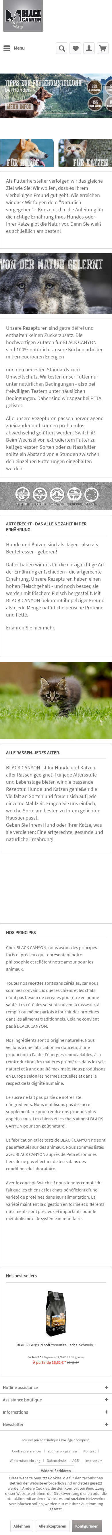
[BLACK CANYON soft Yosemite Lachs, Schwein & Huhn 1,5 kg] (56, 1313)
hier (37, 627)
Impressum (94, 1460)
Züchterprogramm (62, 1451)
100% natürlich (32, 349)
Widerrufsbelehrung (25, 1460)
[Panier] (103, 48)
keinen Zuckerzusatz (50, 335)
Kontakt (89, 1451)
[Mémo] (75, 48)
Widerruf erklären (56, 1470)
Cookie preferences (26, 1451)
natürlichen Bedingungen (46, 384)
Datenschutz (56, 1460)
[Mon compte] (89, 48)
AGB (75, 1460)
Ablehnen (21, 1526)
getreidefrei (71, 328)
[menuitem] (14, 48)
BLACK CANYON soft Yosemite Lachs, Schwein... (56, 1344)
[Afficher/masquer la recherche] (61, 48)
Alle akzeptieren (52, 1526)
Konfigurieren (87, 1526)
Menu (19, 48)
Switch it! (85, 432)
